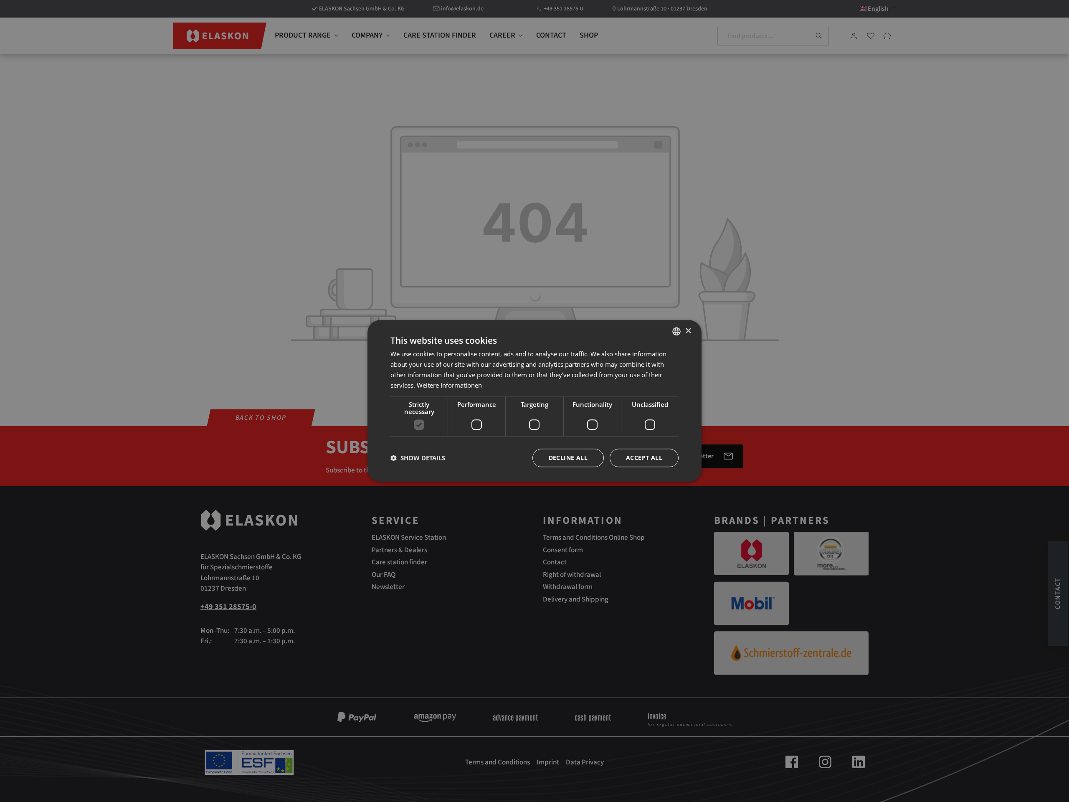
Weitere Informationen (449, 385)
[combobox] (676, 331)
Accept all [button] (644, 458)
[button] (417, 458)
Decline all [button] (568, 458)
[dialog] (534, 401)
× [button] (688, 331)
